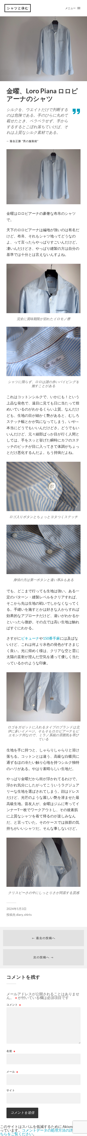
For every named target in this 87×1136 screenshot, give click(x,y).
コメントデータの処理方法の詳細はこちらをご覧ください (42, 1132)
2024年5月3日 (16, 909)
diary (19, 914)
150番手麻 (51, 638)
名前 (10, 1051)
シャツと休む (18, 8)
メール (12, 1071)
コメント (13, 1004)
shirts (28, 914)
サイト (10, 1090)
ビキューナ (30, 638)
